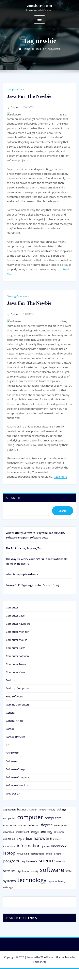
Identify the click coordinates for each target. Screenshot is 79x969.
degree (47, 824)
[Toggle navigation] (39, 19)
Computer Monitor (17, 632)
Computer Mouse (16, 640)
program (11, 860)
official (49, 853)
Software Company (17, 777)
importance (9, 846)
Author (13, 107)
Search (13, 498)
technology (31, 880)
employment (22, 831)
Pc (7, 745)
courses (22, 825)
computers (53, 818)
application (9, 809)
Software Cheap (15, 769)
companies (9, 818)
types (51, 881)
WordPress (47, 957)
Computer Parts (15, 648)
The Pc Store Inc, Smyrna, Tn (23, 548)
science (47, 860)
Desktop (11, 680)
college (61, 809)
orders (57, 853)
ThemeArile (39, 961)
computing (9, 825)
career (33, 809)
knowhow (58, 845)
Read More (60, 476)
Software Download (18, 785)
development (61, 825)
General (10, 712)
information (29, 845)
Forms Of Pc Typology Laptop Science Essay (33, 585)
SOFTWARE (12, 753)
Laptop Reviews (15, 737)
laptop (9, 853)
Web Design (13, 793)
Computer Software (18, 656)
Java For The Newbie (48, 49)
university (60, 881)
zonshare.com (39, 5)
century (51, 809)
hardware (43, 838)
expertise (24, 838)
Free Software (14, 696)
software (52, 870)
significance (23, 871)
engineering (41, 831)
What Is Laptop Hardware (22, 574)
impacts (57, 838)
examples (9, 839)
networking (23, 853)
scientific (60, 861)
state (69, 871)
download (8, 831)
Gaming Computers (18, 296)
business (22, 809)
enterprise (59, 831)
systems (9, 881)
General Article (14, 721)
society (34, 871)
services (9, 871)
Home (26, 49)
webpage (8, 887)
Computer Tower (16, 664)
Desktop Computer (17, 688)
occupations (37, 853)
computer (30, 817)
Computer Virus (15, 672)
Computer (12, 607)
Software (11, 761)
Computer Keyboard (18, 623)
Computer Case (16, 89)
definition (33, 825)
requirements (29, 861)
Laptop (10, 729)
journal (46, 846)
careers (42, 809)
